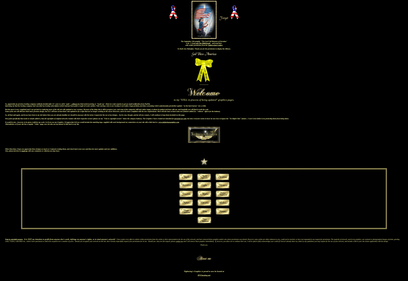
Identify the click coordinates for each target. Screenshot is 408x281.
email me (24, 151)
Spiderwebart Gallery (215, 45)
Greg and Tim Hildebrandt (201, 43)
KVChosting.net (204, 275)
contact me (179, 241)
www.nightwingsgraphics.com (168, 122)
